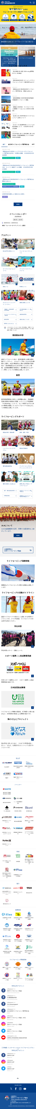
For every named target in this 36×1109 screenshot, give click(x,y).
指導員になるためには (9, 323)
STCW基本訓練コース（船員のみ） (25, 310)
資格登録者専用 (23, 314)
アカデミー (6, 235)
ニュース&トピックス (18, 66)
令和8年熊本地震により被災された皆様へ (13, 194)
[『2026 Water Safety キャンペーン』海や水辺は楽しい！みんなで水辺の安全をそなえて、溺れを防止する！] (9, 51)
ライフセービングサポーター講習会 (10, 315)
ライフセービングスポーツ (9, 157)
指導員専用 (6, 319)
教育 (18, 375)
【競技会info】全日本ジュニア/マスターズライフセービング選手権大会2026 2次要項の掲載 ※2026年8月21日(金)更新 (18, 153)
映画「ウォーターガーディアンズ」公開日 (13, 225)
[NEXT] (34, 217)
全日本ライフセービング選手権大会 (10, 186)
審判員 (18, 157)
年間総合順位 (7, 495)
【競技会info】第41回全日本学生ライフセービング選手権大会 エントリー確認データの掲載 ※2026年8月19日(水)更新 (18, 167)
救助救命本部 (18, 335)
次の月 (20, 219)
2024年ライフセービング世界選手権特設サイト (25, 496)
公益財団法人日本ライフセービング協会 (12, 550)
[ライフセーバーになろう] (26, 51)
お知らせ (5, 196)
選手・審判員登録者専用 (9, 490)
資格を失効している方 (24, 319)
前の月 (15, 219)
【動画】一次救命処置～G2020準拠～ (9, 310)
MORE (18, 204)
